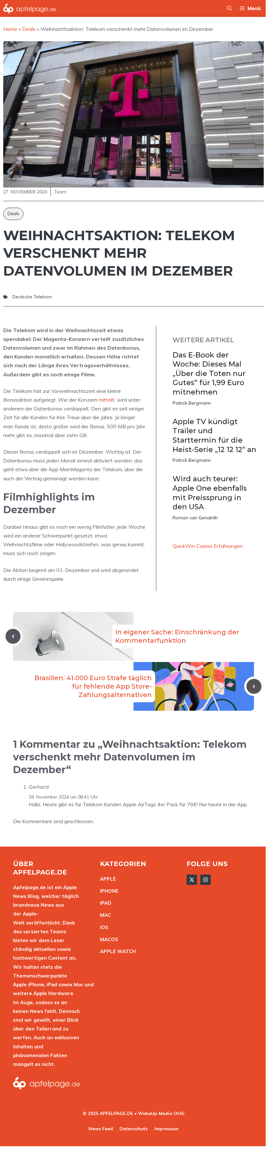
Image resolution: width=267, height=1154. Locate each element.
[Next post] (254, 686)
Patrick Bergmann (192, 403)
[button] (229, 8)
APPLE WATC (116, 951)
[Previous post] (13, 636)
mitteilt (107, 399)
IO (102, 927)
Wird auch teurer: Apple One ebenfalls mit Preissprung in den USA (210, 492)
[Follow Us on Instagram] (205, 880)
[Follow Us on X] (192, 880)
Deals (13, 213)
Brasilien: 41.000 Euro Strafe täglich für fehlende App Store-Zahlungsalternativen (93, 686)
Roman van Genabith (195, 518)
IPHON (108, 891)
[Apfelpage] (29, 8)
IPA (104, 903)
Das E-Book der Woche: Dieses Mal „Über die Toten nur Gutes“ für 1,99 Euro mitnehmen (209, 373)
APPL (106, 879)
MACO (107, 939)
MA (104, 915)
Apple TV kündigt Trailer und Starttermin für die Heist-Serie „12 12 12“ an (214, 435)
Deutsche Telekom (32, 297)
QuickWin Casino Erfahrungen (208, 546)
